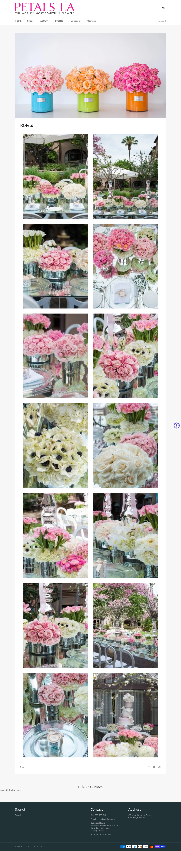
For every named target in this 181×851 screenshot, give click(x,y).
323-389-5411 (100, 815)
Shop (30, 21)
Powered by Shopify (35, 847)
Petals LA (24, 847)
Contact (91, 21)
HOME (18, 21)
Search (18, 815)
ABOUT (44, 21)
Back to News (92, 787)
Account (162, 21)
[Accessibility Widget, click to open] (177, 426)
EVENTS (59, 21)
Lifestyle (75, 21)
